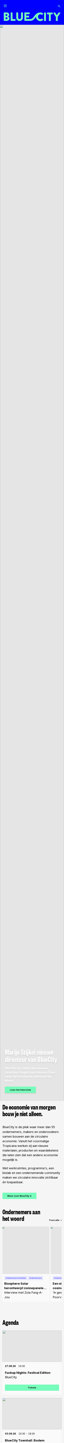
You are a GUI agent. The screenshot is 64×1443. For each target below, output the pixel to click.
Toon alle (54, 1220)
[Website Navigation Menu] (5, 6)
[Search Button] (59, 6)
